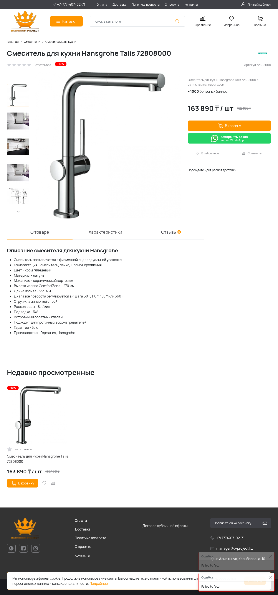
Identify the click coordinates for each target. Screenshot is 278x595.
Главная (13, 42)
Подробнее (98, 583)
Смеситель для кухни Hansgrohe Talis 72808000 (37, 459)
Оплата (81, 520)
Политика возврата (90, 538)
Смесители (32, 42)
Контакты (82, 555)
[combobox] (137, 21)
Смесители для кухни (60, 42)
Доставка (83, 529)
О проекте (83, 546)
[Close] (270, 577)
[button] (18, 211)
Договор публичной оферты (165, 525)
